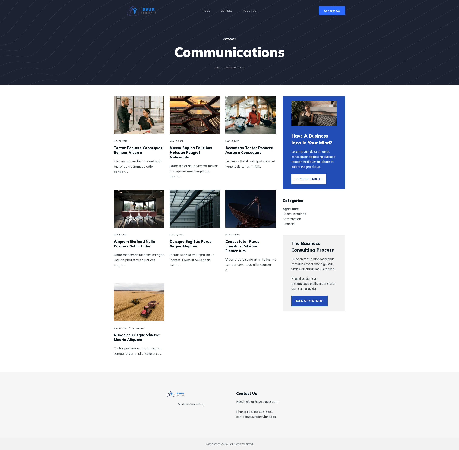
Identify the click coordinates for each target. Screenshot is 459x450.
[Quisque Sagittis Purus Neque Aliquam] (195, 209)
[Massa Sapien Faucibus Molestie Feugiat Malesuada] (195, 115)
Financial (289, 224)
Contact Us (332, 11)
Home (206, 10)
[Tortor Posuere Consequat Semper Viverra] (139, 115)
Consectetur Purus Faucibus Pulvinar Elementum (242, 246)
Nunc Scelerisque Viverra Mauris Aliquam (137, 337)
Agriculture (291, 209)
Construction (292, 219)
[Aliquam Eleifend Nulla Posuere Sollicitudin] (139, 209)
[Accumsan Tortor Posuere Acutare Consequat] (250, 115)
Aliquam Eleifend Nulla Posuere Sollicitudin (134, 243)
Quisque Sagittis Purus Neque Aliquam (190, 243)
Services (226, 10)
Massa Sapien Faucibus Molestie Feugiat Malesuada (191, 152)
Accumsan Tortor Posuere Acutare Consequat (249, 150)
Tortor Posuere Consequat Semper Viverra (138, 150)
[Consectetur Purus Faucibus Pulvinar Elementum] (250, 209)
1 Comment (138, 328)
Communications (294, 214)
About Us (249, 10)
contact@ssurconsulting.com (256, 416)
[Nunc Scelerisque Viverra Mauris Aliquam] (139, 302)
